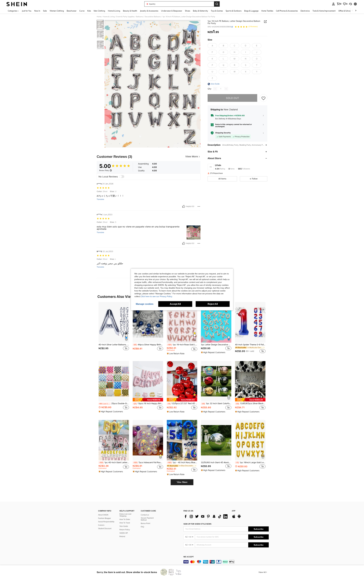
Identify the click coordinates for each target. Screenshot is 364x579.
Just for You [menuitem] (26, 11)
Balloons (139, 17)
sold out (232, 98)
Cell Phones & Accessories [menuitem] (287, 11)
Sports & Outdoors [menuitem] (233, 11)
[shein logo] (16, 4)
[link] (339, 4)
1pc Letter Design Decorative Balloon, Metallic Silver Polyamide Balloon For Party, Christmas (216, 344)
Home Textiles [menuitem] (267, 11)
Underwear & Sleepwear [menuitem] (171, 11)
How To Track (124, 523)
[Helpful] (183, 206)
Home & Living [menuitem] (114, 11)
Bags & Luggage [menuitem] (251, 11)
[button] (350, 4)
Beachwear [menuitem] (71, 11)
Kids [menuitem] (89, 11)
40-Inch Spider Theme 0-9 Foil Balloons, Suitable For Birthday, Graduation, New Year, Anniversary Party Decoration (250, 344)
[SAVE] (263, 98)
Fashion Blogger (104, 518)
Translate (100, 199)
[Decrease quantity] (215, 89)
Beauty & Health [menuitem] (130, 11)
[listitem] (113, 329)
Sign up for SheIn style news (197, 524)
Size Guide (123, 526)
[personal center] (333, 4)
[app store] (234, 518)
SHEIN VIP (123, 533)
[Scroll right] (356, 11)
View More (182, 482)
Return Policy (124, 530)
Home (99, 17)
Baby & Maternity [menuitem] (200, 11)
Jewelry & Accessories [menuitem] (149, 11)
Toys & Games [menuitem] (217, 11)
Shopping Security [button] (223, 133)
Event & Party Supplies (125, 17)
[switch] (121, 176)
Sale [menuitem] (45, 11)
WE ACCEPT (188, 557)
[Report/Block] (198, 206)
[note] (176, 353)
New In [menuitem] (37, 11)
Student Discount (104, 529)
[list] (206, 516)
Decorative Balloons (153, 17)
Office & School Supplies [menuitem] (348, 11)
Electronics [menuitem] (305, 11)
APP (233, 511)
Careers (101, 525)
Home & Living (109, 17)
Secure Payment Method (147, 519)
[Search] (217, 4)
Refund (122, 536)
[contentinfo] (226, 562)
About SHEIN (103, 515)
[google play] (239, 518)
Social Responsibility (106, 522)
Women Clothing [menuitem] (57, 11)
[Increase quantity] (226, 89)
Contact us (145, 515)
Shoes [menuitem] (187, 11)
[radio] (212, 45)
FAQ (142, 527)
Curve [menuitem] (81, 11)
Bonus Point (145, 523)
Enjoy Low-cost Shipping (125, 515)
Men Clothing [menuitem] (99, 11)
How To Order (124, 519)
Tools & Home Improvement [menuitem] (324, 11)
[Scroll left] (352, 11)
